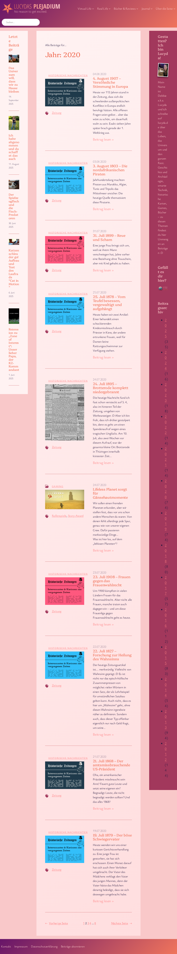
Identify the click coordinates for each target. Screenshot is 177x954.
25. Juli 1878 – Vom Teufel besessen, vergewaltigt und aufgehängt (109, 303)
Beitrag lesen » (103, 139)
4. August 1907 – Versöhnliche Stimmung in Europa (110, 82)
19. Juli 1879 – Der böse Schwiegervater (112, 837)
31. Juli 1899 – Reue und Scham (109, 237)
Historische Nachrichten (68, 75)
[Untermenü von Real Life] (109, 8)
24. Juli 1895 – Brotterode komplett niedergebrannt (110, 388)
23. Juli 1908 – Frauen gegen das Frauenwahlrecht (111, 581)
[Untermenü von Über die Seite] (174, 8)
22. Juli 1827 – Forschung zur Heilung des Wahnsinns (112, 655)
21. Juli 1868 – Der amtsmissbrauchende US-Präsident (111, 765)
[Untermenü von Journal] (151, 8)
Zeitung (56, 113)
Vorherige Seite (56, 923)
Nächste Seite (121, 923)
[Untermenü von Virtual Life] (93, 8)
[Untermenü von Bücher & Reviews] (137, 8)
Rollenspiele (59, 516)
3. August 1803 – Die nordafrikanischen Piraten (110, 170)
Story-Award (76, 516)
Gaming (57, 486)
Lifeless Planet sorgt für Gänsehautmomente (110, 493)
